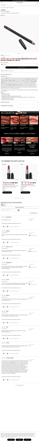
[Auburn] (5, 60)
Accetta (27, 439)
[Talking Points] (33, 58)
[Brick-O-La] (1, 60)
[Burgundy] (4, 60)
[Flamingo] (15, 60)
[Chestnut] (21, 58)
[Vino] (30, 58)
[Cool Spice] (16, 58)
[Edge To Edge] (10, 58)
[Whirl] (7, 58)
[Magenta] (31, 58)
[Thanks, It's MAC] (28, 182)
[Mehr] (4, 182)
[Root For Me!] (16, 60)
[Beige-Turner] (18, 58)
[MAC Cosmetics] (20, 2)
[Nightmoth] (27, 58)
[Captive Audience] (12, 182)
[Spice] (5, 58)
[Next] (18, 182)
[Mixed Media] (15, 182)
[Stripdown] (2, 58)
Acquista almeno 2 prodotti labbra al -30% (19, 0)
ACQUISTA (7, 153)
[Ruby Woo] (7, 60)
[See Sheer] (25, 182)
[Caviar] (22, 58)
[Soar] (36, 58)
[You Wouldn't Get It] (7, 182)
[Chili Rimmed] (9, 60)
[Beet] (2, 60)
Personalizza (11, 439)
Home (2, 7)
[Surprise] (23, 182)
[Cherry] (18, 60)
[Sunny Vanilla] (27, 182)
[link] (7, 145)
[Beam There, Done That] (22, 182)
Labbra (7, 7)
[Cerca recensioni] (19, 210)
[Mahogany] (12, 60)
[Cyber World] (25, 58)
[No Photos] (32, 182)
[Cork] (13, 58)
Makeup (4, 7)
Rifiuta (19, 439)
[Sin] (17, 182)
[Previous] (2, 182)
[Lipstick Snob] (8, 182)
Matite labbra (11, 7)
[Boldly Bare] (4, 58)
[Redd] (19, 60)
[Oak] (12, 58)
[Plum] (28, 58)
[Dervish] (9, 58)
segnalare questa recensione (14, 226)
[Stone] (15, 58)
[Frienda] (30, 182)
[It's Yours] (33, 182)
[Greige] (19, 58)
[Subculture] (1, 58)
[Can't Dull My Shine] (35, 182)
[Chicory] (13, 60)
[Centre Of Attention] (10, 60)
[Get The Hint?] (5, 182)
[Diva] (13, 182)
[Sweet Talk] (34, 58)
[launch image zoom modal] (37, 50)
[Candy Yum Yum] (10, 182)
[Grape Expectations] (24, 58)
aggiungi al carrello (22, 67)
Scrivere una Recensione (19, 207)
